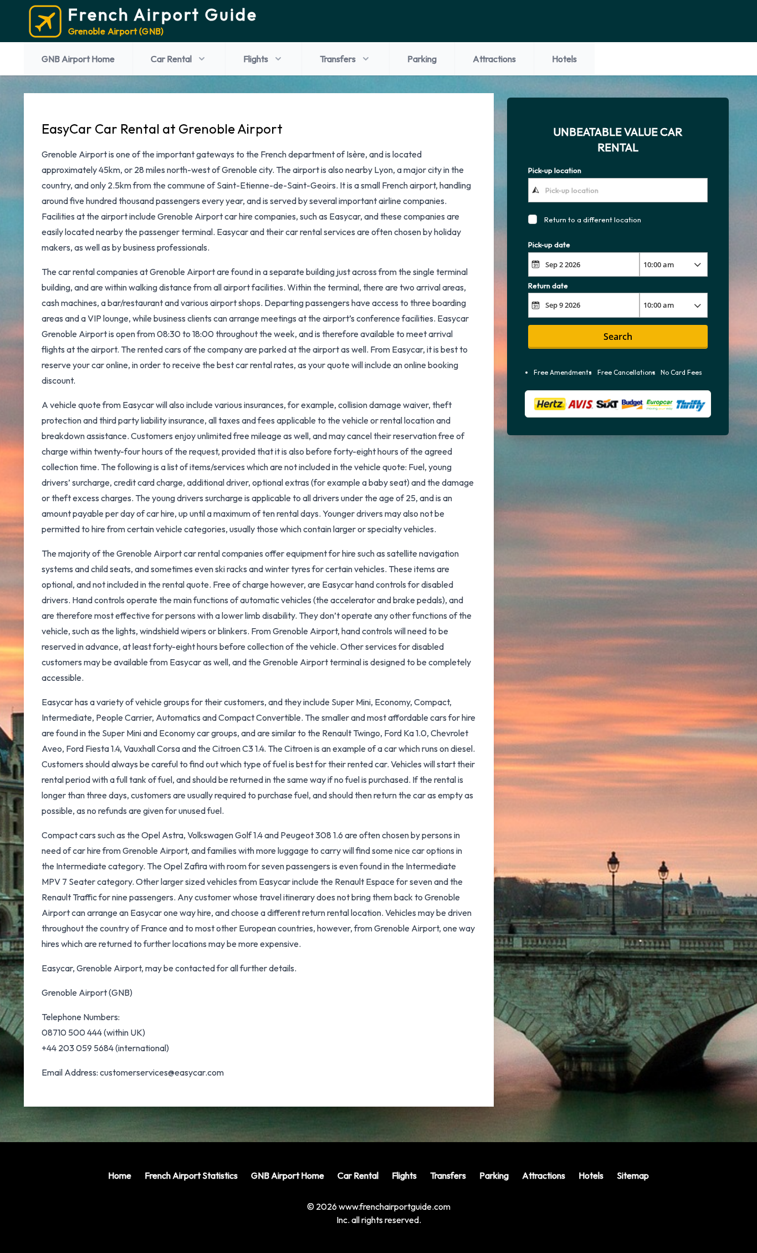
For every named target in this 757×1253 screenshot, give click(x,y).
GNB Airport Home (78, 58)
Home (119, 1175)
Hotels (564, 58)
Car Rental (171, 58)
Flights (255, 58)
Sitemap (633, 1175)
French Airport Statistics (191, 1175)
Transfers (338, 58)
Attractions (494, 58)
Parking (422, 58)
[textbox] (618, 189)
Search (617, 336)
